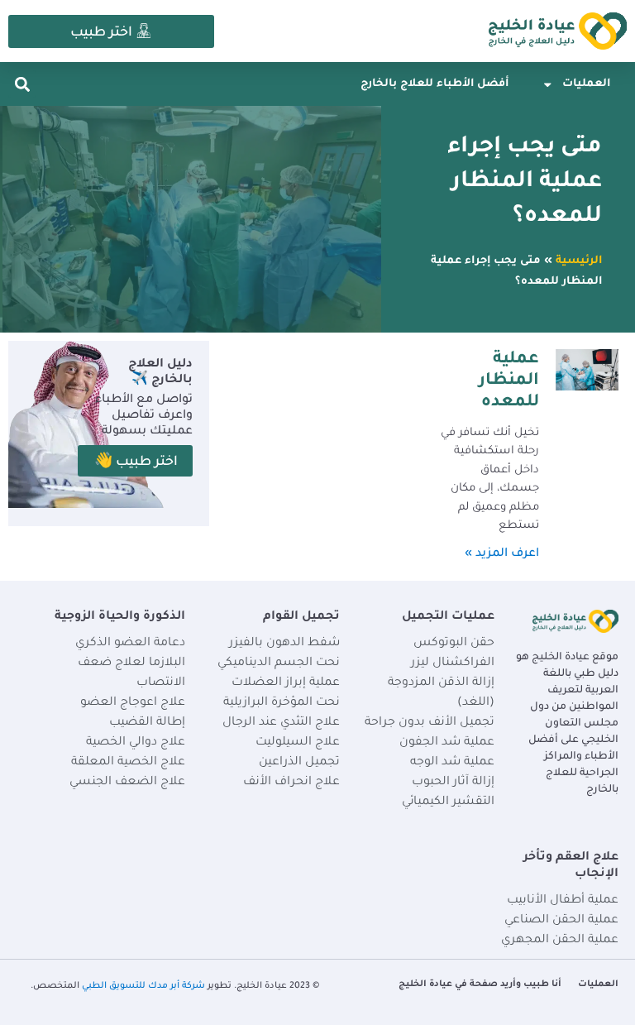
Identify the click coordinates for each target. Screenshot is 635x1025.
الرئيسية (579, 261)
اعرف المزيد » (502, 554)
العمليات (586, 84)
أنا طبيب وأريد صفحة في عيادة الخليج (480, 984)
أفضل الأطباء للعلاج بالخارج (434, 84)
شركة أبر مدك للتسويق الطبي (143, 986)
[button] (22, 84)
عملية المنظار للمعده (509, 382)
